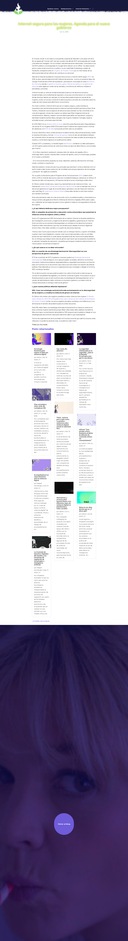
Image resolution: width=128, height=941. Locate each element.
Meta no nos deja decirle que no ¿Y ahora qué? (85, 509)
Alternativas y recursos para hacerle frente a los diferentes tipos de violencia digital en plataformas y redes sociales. (63, 503)
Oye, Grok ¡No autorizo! (61, 350)
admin (39, 357)
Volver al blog (64, 824)
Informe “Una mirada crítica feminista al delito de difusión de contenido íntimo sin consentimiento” (86, 434)
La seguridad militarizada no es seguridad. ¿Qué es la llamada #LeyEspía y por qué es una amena (86, 353)
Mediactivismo (66, 9)
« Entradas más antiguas (41, 621)
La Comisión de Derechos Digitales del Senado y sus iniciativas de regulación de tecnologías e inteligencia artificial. (41, 558)
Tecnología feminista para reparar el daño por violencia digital (41, 351)
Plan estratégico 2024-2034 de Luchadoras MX (40, 406)
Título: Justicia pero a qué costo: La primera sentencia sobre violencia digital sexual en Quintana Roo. (63, 423)
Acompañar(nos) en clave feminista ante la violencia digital (41, 477)
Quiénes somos (53, 9)
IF (39, 360)
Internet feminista (82, 9)
